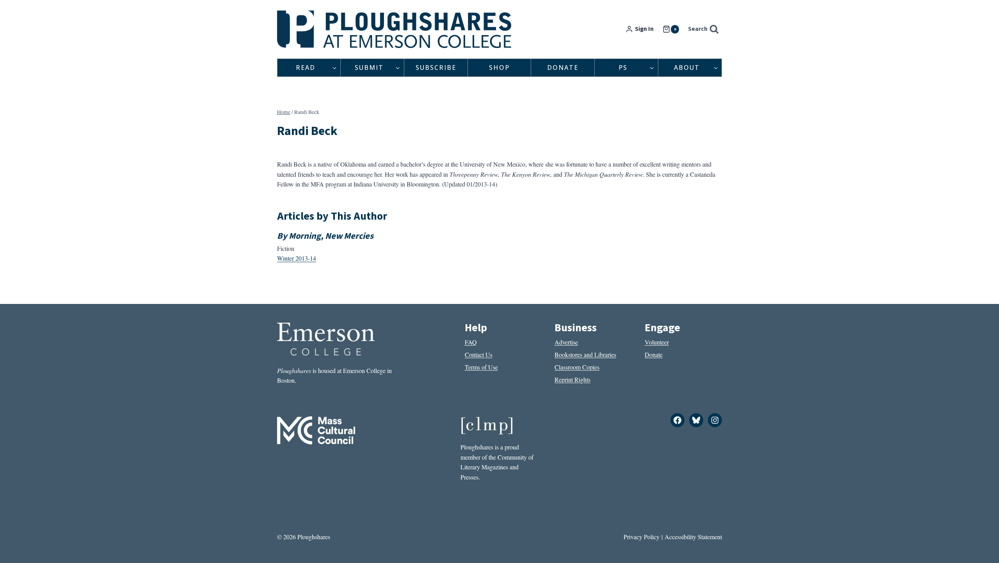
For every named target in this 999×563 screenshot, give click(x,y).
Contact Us (478, 354)
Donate (562, 67)
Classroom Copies (577, 367)
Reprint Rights (572, 379)
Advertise (566, 342)
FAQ (471, 342)
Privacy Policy (641, 537)
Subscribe (436, 67)
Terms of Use (481, 367)
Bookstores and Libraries (585, 354)
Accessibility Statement (693, 537)
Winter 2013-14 (296, 258)
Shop (499, 67)
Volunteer (657, 342)
